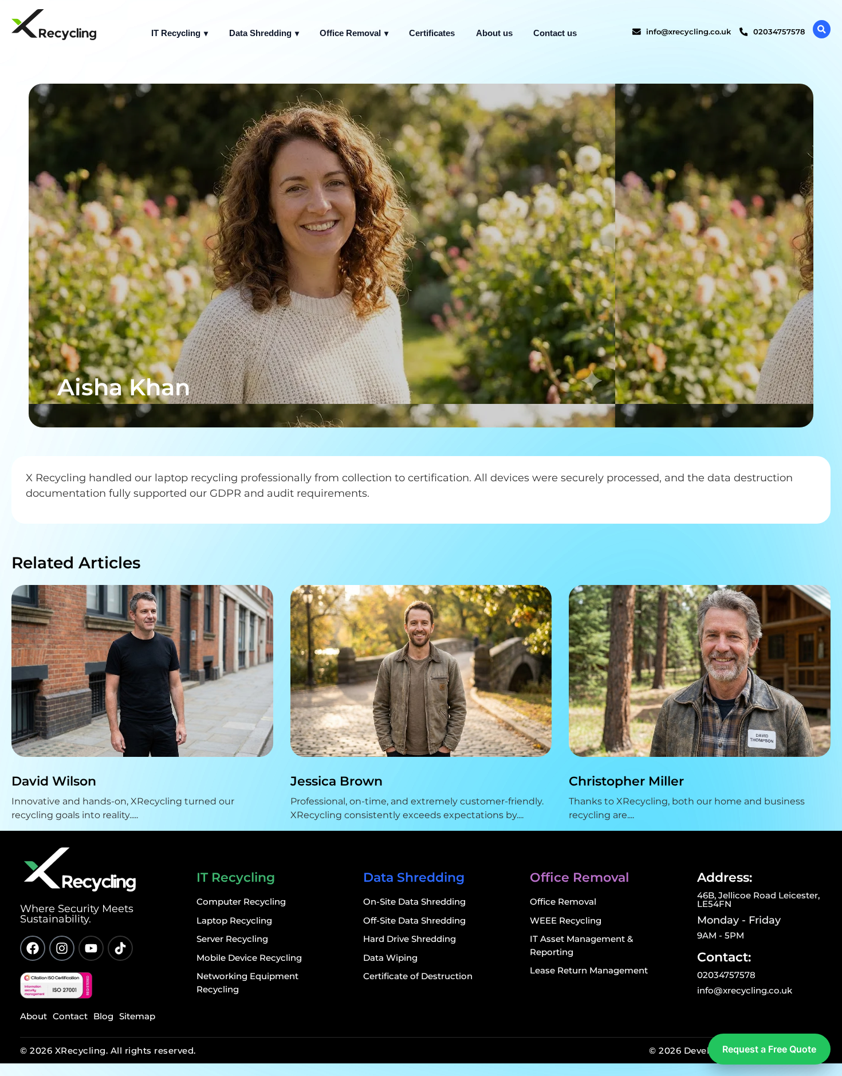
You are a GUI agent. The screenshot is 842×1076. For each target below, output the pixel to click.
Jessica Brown (336, 781)
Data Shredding (260, 33)
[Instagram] (61, 948)
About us (494, 33)
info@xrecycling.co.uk (744, 990)
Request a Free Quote (769, 1049)
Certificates (432, 33)
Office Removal (350, 33)
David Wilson (53, 781)
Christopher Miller (626, 781)
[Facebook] (32, 948)
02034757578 (726, 974)
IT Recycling (175, 33)
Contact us (555, 33)
